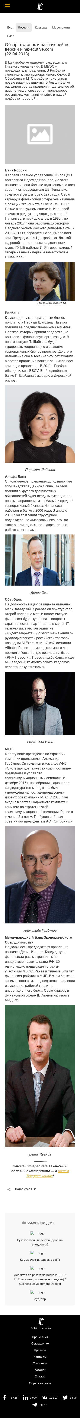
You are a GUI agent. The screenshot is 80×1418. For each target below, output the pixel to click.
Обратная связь (40, 1383)
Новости (23, 27)
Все (9, 27)
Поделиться (22, 1189)
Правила (40, 1350)
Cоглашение (40, 1343)
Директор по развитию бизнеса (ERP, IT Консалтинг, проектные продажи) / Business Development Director (40, 1279)
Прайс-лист (40, 1337)
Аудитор (40, 1299)
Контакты (40, 1356)
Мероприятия (61, 27)
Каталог (40, 1370)
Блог (10, 36)
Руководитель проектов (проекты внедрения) (40, 1242)
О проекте (40, 1363)
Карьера (41, 27)
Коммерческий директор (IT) (40, 1259)
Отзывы (40, 1376)
